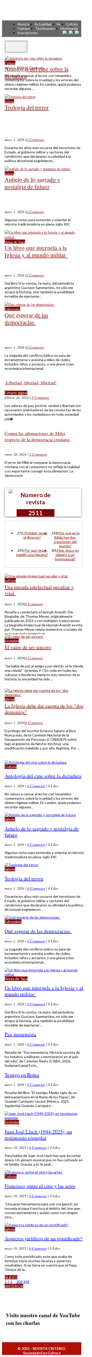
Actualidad (43, 24)
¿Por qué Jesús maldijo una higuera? (32, 552)
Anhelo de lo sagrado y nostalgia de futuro (32, 183)
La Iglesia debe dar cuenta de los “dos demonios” (44, 708)
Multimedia (69, 28)
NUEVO (11, 1277)
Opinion (23, 28)
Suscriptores (27, 33)
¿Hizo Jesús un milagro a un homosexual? (67, 554)
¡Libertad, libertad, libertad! (30, 382)
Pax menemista (20, 1034)
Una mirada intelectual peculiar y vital (39, 590)
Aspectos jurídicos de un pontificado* (44, 1238)
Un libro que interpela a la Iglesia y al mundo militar (36, 251)
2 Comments (38, 454)
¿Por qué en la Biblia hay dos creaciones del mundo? (66, 539)
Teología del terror (27, 107)
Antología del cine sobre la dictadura (36, 72)
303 (19, 1282)
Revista (23, 24)
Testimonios (45, 28)
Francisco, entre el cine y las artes (40, 1185)
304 (26, 1282)
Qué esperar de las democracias (26, 318)
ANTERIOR (14, 1286)
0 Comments (35, 67)
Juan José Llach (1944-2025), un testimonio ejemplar (38, 1134)
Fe (59, 24)
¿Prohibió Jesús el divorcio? (35, 535)
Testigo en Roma (22, 1074)
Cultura (72, 24)
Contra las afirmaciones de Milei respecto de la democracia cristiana (37, 436)
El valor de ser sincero (28, 647)
